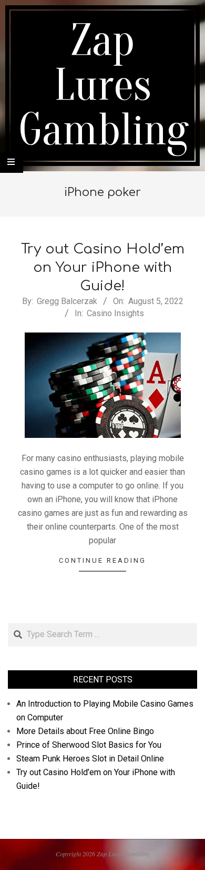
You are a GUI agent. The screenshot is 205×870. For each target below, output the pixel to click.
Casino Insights (115, 313)
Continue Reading (102, 560)
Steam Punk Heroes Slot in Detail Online (90, 759)
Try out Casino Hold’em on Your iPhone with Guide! (102, 267)
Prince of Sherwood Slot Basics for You (88, 745)
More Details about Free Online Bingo (85, 731)
